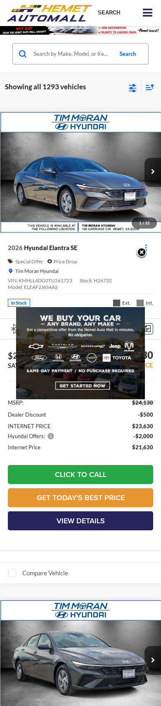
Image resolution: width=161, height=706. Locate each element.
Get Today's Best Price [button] (81, 497)
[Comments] (147, 328)
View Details (81, 520)
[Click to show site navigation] (147, 13)
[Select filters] (133, 87)
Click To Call (81, 474)
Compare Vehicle (45, 573)
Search (128, 53)
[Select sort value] (147, 87)
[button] (152, 172)
